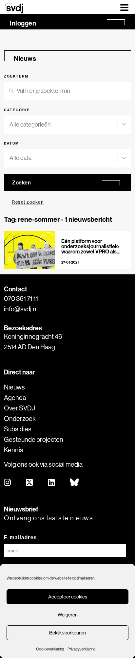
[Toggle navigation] (124, 7)
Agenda (15, 397)
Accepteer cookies (67, 597)
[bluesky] (74, 483)
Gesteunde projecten (33, 439)
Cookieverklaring (50, 649)
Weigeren (68, 615)
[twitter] (29, 483)
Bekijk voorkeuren (67, 633)
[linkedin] (51, 483)
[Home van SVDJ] (14, 8)
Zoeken (21, 182)
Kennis (13, 450)
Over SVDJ (19, 408)
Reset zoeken (28, 202)
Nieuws (14, 387)
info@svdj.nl (21, 309)
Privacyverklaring (82, 649)
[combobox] (64, 124)
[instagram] (7, 483)
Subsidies (17, 429)
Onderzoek (20, 418)
